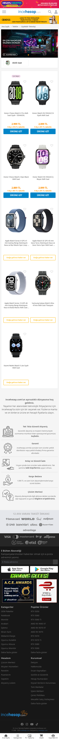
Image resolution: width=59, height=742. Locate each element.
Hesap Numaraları (39, 679)
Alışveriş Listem (8, 683)
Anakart (4, 623)
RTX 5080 (35, 644)
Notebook (5, 615)
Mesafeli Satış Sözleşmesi (42, 699)
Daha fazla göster (9, 652)
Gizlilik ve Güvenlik (39, 674)
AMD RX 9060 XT (38, 623)
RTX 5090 (35, 648)
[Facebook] (22, 724)
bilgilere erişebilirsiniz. (45, 498)
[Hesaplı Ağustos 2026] (29, 4)
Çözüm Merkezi (8, 662)
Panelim (5, 670)
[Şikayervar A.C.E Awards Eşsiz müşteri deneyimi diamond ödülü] (18, 591)
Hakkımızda (36, 666)
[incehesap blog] (14, 701)
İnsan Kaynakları (38, 670)
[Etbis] (46, 591)
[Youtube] (31, 724)
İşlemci (4, 627)
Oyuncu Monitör (8, 648)
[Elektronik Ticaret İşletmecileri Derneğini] (30, 542)
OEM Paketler (7, 611)
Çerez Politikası (38, 695)
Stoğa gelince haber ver (16, 257)
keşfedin (35, 436)
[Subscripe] (55, 562)
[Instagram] (27, 724)
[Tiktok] (37, 724)
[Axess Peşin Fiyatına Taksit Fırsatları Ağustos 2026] (29, 20)
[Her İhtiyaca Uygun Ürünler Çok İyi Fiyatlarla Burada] (29, 43)
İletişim (34, 662)
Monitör (4, 619)
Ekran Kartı (6, 632)
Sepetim (5, 679)
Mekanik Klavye (8, 636)
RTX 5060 (35, 615)
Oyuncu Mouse (8, 644)
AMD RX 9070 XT (38, 627)
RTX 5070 (35, 636)
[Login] (4, 12)
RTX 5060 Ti (36, 619)
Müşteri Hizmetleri (9, 666)
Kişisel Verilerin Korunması (43, 683)
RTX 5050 (35, 611)
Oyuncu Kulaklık (8, 640)
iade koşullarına (33, 468)
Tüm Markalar (37, 687)
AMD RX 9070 (37, 632)
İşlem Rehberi (37, 691)
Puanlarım (6, 674)
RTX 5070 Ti (36, 640)
